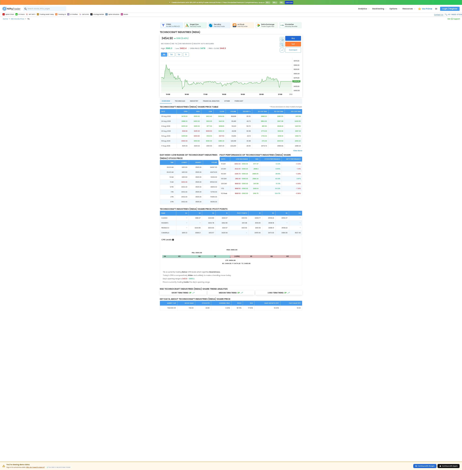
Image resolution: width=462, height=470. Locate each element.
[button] (5, 19)
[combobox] (44, 8)
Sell (293, 44)
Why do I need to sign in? (35, 467)
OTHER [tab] (227, 101)
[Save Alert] (282, 45)
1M (179, 54)
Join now (289, 2)
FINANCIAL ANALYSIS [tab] (211, 101)
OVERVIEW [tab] (166, 101)
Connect (293, 50)
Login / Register (450, 8)
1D (164, 54)
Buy (293, 38)
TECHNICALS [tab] (180, 101)
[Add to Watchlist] (282, 39)
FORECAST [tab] (239, 101)
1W (171, 54)
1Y (186, 54)
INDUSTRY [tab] (194, 101)
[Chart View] (282, 50)
